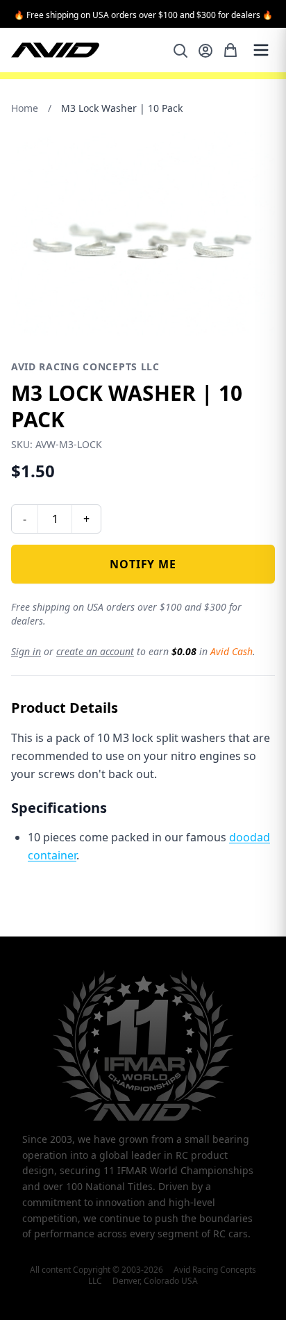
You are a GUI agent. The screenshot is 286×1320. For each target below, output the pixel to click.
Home (24, 108)
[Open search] (180, 50)
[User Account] (205, 50)
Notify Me (143, 564)
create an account (95, 651)
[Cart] (230, 50)
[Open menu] (261, 50)
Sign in (26, 651)
